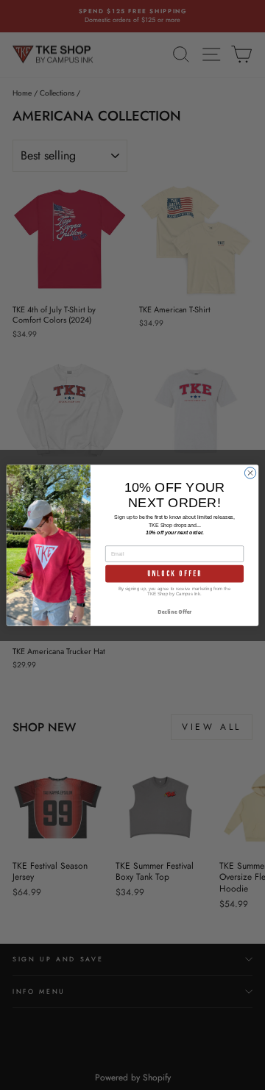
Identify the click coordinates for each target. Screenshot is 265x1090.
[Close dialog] (249, 472)
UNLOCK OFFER (174, 573)
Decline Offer (175, 611)
